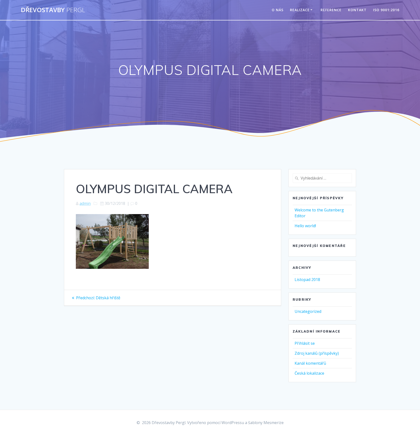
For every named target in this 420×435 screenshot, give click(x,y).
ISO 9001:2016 (386, 10)
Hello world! (305, 225)
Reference (331, 10)
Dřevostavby (53, 10)
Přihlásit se (305, 343)
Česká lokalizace (309, 373)
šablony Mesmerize (266, 422)
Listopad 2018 (307, 279)
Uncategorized (308, 311)
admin (85, 203)
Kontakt (357, 10)
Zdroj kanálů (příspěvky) (317, 353)
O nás (277, 10)
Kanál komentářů (310, 363)
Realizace (300, 10)
